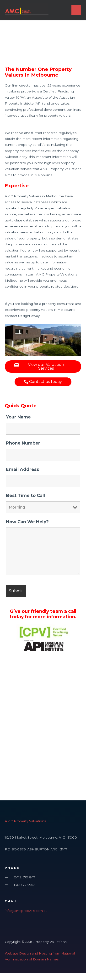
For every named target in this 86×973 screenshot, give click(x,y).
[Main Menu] (76, 10)
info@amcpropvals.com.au (26, 911)
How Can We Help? (27, 521)
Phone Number (23, 443)
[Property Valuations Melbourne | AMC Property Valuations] (26, 10)
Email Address (22, 469)
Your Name (18, 417)
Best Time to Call (25, 495)
